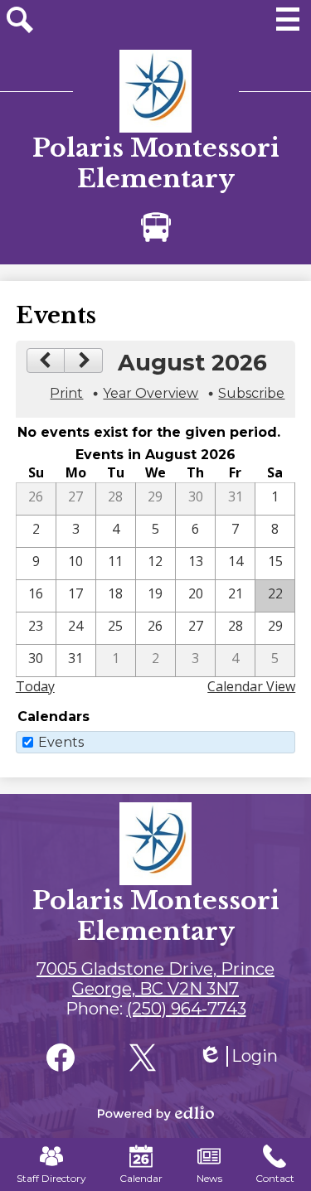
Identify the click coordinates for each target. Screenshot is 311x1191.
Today (35, 686)
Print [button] (66, 393)
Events (61, 742)
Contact (274, 1178)
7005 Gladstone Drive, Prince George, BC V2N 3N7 (155, 979)
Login (238, 1056)
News (209, 1178)
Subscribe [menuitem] (251, 393)
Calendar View (251, 686)
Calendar (141, 1178)
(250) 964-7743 (186, 1009)
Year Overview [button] (150, 393)
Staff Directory (51, 1178)
